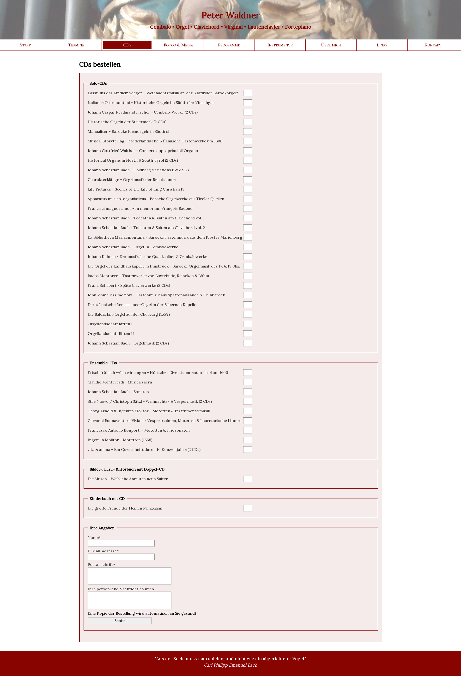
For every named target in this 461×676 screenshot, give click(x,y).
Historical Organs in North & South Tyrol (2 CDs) (133, 160)
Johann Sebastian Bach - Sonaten (118, 392)
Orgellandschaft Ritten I (110, 324)
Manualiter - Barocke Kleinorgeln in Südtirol (128, 131)
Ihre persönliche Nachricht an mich (121, 589)
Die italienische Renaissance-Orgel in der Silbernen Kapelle (142, 304)
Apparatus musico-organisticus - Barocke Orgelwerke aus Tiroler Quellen (156, 199)
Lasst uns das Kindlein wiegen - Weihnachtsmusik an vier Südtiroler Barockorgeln (163, 93)
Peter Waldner (230, 15)
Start (25, 45)
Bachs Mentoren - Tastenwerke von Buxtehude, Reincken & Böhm (148, 276)
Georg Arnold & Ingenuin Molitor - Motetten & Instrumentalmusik (149, 411)
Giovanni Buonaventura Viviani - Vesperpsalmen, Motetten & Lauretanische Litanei (164, 420)
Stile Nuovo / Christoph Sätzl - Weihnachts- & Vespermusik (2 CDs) (150, 401)
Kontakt (433, 45)
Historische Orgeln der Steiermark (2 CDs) (127, 122)
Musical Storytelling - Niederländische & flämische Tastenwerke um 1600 (155, 141)
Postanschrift (101, 564)
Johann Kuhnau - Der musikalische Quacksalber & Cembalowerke (147, 256)
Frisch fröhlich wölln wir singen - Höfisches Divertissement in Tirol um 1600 (158, 372)
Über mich (331, 45)
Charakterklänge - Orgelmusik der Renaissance (132, 179)
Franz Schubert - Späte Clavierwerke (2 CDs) (129, 285)
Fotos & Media (178, 45)
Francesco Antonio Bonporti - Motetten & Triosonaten (139, 430)
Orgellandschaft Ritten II (111, 333)
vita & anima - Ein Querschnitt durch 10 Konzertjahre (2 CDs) (144, 449)
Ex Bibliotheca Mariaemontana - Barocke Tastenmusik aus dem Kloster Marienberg (165, 237)
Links (382, 45)
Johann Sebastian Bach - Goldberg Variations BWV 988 (138, 170)
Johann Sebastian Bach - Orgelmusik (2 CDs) (128, 343)
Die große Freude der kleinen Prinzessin (125, 508)
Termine (76, 45)
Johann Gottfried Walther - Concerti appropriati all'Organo (143, 151)
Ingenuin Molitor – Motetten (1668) (120, 440)
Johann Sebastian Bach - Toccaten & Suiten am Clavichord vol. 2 (146, 228)
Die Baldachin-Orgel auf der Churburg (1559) (129, 314)
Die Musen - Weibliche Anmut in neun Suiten (128, 479)
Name (94, 537)
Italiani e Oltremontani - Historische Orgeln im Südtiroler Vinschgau (151, 102)
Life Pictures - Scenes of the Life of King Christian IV (136, 189)
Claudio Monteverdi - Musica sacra (120, 382)
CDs (127, 45)
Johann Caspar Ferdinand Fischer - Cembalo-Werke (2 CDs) (143, 112)
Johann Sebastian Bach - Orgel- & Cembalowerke (133, 247)
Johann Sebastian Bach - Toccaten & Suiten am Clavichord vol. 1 (146, 218)
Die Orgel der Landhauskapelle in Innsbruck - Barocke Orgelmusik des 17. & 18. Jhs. (164, 266)
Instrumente (280, 45)
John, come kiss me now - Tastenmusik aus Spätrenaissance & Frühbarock (156, 295)
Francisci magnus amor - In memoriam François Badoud (140, 208)
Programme (229, 45)
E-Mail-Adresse (103, 551)
